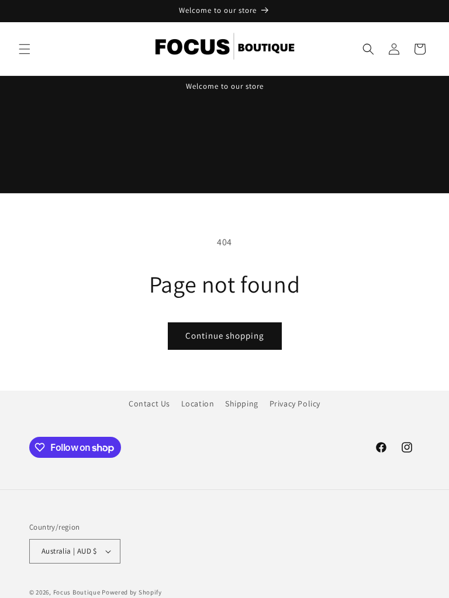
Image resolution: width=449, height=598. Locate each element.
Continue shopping (224, 335)
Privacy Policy (295, 403)
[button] (24, 49)
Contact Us (149, 403)
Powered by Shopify (132, 592)
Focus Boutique (77, 592)
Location (198, 403)
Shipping (241, 403)
